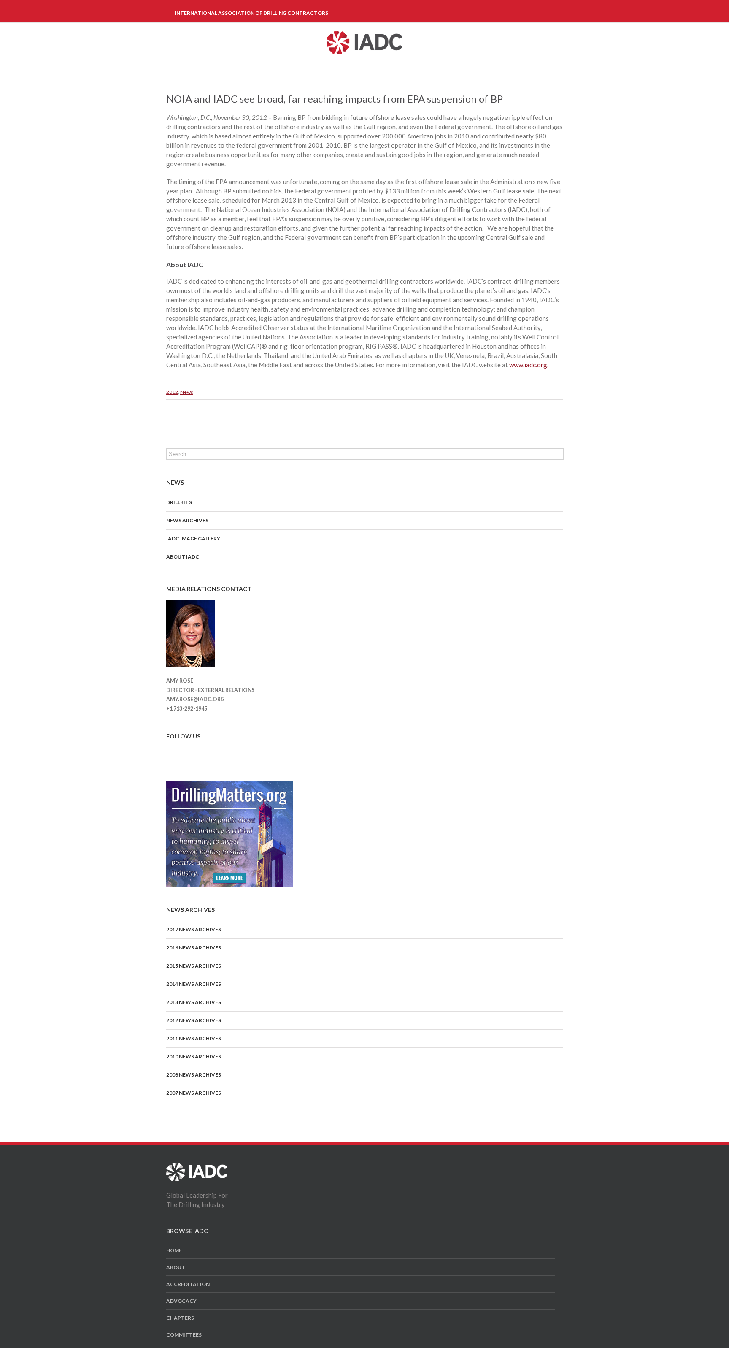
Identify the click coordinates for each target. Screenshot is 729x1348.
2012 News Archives (193, 1020)
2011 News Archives (193, 1038)
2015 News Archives (193, 966)
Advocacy (181, 1301)
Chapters (180, 1318)
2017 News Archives (193, 929)
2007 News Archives (193, 1093)
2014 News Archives (193, 984)
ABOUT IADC (182, 556)
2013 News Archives (193, 1002)
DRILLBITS (179, 502)
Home (174, 1250)
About (175, 1267)
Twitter (183, 750)
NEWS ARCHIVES (187, 520)
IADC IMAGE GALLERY (193, 538)
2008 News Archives (193, 1074)
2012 (172, 392)
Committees (184, 1335)
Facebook (168, 750)
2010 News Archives (193, 1056)
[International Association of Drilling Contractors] (196, 1167)
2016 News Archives (193, 947)
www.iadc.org (528, 365)
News (186, 392)
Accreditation (188, 1284)
